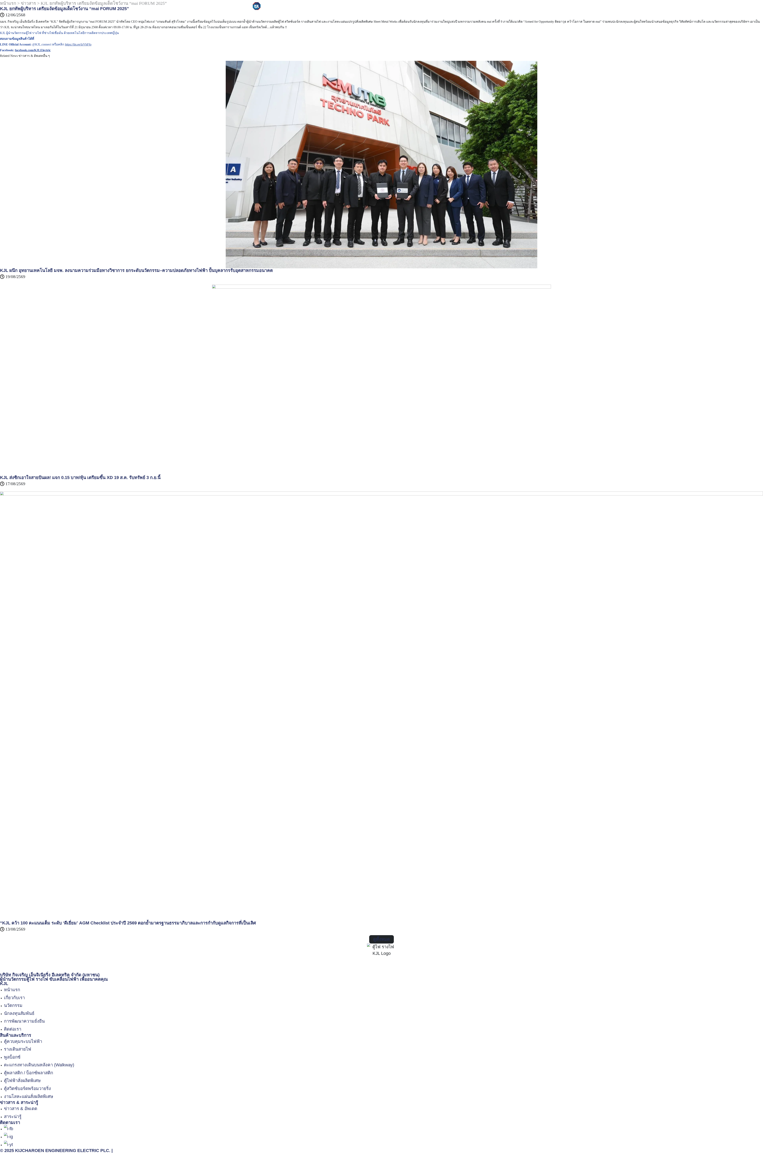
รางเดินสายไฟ (17, 1049)
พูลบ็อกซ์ (12, 1057)
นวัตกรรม (373, 7)
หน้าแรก (12, 989)
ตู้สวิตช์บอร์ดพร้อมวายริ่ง (27, 1088)
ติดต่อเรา (488, 7)
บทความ (463, 7)
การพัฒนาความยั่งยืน (434, 7)
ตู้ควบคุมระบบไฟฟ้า (23, 1041)
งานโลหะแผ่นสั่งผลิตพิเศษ (28, 1096)
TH (501, 7)
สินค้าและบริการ (347, 7)
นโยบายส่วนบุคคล (131, 1150)
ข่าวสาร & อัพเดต (20, 1108)
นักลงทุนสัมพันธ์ (399, 7)
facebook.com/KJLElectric (33, 50)
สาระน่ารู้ (12, 1116)
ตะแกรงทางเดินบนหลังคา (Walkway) (39, 1064)
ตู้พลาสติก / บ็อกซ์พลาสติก (28, 1072)
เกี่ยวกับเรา (320, 7)
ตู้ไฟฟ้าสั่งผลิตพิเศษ (22, 1080)
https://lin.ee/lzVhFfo (78, 44)
